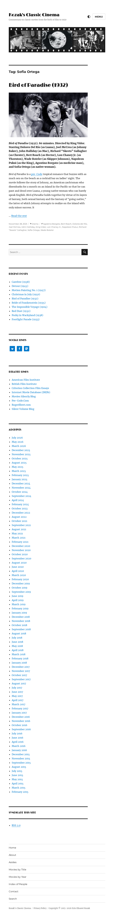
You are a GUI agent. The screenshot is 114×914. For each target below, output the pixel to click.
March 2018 (18, 654)
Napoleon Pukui (70, 227)
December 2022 (21, 512)
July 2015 (17, 771)
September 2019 (21, 591)
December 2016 (21, 716)
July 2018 (17, 637)
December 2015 (21, 754)
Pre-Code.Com (20, 400)
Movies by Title (17, 869)
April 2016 (18, 741)
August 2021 (19, 529)
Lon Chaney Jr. (54, 227)
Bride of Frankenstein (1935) (29, 302)
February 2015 (20, 791)
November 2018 (21, 621)
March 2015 (18, 787)
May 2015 (17, 779)
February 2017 (20, 708)
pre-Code (36, 174)
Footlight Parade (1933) (25, 319)
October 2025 (20, 458)
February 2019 (20, 608)
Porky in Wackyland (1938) (27, 315)
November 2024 (21, 487)
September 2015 (21, 762)
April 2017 (17, 700)
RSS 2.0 (16, 825)
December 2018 (21, 616)
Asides (12, 862)
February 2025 (20, 475)
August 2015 (19, 766)
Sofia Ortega (34, 230)
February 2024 (20, 504)
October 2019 (19, 587)
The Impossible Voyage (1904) (29, 306)
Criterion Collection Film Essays (30, 388)
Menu (99, 16)
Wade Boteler (47, 230)
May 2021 (17, 533)
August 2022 (19, 516)
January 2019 (19, 612)
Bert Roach (66, 224)
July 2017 (17, 687)
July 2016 (17, 733)
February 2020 (20, 579)
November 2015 (21, 758)
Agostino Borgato (51, 224)
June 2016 (17, 737)
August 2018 (19, 633)
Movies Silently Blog (24, 396)
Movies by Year (17, 876)
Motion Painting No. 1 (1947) (29, 290)
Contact (13, 891)
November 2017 (21, 671)
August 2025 (19, 462)
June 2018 (17, 641)
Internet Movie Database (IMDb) (31, 392)
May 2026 (17, 441)
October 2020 (20, 554)
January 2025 (19, 479)
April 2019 (18, 600)
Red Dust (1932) (21, 311)
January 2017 (19, 712)
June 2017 (17, 691)
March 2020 (19, 575)
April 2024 (18, 500)
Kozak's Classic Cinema (34, 15)
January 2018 (19, 662)
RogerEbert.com (21, 404)
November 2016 (21, 721)
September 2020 (21, 558)
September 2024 (21, 496)
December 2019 (21, 583)
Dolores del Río (79, 224)
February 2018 (20, 658)
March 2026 (19, 445)
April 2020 (18, 571)
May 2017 (17, 696)
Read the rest (19, 215)
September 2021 (21, 525)
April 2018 (17, 650)
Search (13, 898)
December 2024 (21, 483)
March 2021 (18, 537)
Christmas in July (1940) (26, 294)
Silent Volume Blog (23, 408)
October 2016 (19, 725)
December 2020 (21, 546)
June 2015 (17, 775)
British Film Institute (24, 383)
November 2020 (21, 550)
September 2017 (21, 679)
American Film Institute (26, 379)
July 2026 (17, 437)
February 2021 (20, 541)
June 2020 (18, 566)
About (12, 855)
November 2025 (21, 454)
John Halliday (28, 227)
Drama (35, 224)
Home (12, 847)
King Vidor (41, 227)
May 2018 (17, 646)
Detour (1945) (20, 286)
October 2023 (19, 508)
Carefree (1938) (21, 281)
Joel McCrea (14, 227)
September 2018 (21, 629)
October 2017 (19, 675)
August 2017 (19, 683)
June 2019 (17, 596)
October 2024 (20, 491)
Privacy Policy (40, 908)
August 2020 (19, 562)
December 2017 (21, 666)
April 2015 (17, 783)
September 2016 (21, 729)
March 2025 (19, 471)
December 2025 (21, 450)
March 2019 (19, 604)
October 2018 (19, 625)
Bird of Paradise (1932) (38, 85)
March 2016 (19, 746)
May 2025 (17, 466)
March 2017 (18, 704)
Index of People (18, 884)
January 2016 (19, 750)
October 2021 (19, 521)
